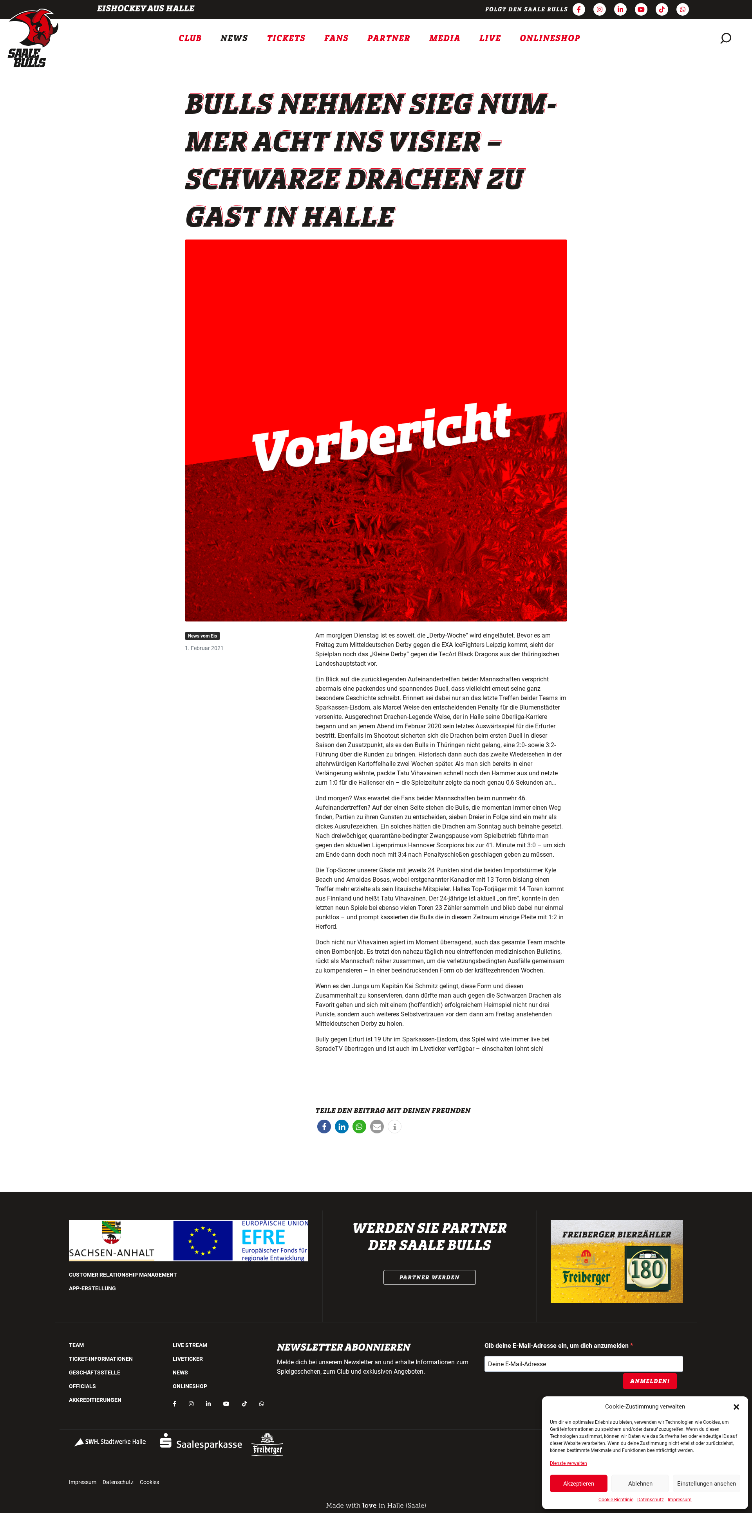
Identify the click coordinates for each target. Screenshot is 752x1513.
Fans (336, 38)
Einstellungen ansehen (706, 1483)
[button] (736, 1406)
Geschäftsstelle (94, 1372)
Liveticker (188, 1359)
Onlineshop (550, 38)
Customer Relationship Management (123, 1275)
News (234, 38)
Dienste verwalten (568, 1463)
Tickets (286, 38)
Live (490, 38)
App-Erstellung (92, 1288)
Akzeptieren (578, 1483)
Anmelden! (650, 1381)
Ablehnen (640, 1483)
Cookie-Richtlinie (615, 1499)
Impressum (680, 1499)
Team (76, 1345)
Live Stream (190, 1345)
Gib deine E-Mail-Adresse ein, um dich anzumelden (557, 1345)
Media (445, 38)
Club (190, 38)
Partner (388, 38)
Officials (82, 1386)
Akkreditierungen (95, 1400)
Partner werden (430, 1277)
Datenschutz (650, 1499)
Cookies (149, 1482)
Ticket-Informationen (101, 1359)
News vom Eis (202, 636)
